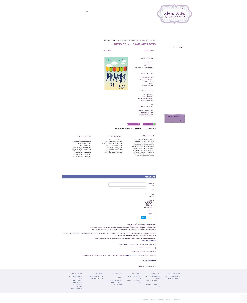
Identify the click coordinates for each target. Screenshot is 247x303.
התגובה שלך (151, 184)
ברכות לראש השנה (148, 261)
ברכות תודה (179, 60)
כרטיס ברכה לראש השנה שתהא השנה (143, 145)
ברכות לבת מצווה (83, 19)
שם (152, 189)
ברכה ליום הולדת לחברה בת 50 (82, 151)
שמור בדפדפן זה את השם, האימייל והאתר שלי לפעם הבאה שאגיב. (148, 206)
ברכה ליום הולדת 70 (85, 145)
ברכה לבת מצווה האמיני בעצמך (113, 153)
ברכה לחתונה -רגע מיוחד (115, 149)
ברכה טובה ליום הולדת (84, 143)
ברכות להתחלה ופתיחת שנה (132, 40)
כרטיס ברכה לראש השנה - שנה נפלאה (143, 150)
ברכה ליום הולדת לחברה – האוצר (81, 147)
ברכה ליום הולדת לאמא (115, 281)
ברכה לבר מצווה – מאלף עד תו (113, 140)
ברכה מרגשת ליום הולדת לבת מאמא (143, 152)
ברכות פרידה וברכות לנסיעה (176, 82)
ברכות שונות (179, 100)
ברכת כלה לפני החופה (96, 278)
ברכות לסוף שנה (178, 139)
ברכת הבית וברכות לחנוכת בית (174, 94)
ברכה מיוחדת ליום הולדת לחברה (82, 154)
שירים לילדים (179, 104)
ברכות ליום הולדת (133, 19)
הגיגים (181, 112)
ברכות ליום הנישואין (76, 288)
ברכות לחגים (179, 33)
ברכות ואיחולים (146, 40)
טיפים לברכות (147, 299)
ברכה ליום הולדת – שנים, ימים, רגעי (112, 143)
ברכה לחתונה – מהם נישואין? (114, 145)
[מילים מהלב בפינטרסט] (74, 3)
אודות (154, 299)
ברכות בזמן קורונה (177, 143)
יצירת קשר (169, 299)
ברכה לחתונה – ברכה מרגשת (114, 147)
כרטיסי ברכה (179, 129)
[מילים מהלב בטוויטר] (67, 3)
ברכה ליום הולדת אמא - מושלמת (144, 141)
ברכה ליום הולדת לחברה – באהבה (81, 149)
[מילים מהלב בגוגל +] (70, 3)
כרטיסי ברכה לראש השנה (149, 240)
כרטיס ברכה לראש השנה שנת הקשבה (143, 148)
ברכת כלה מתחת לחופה (96, 276)
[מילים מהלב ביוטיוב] (77, 3)
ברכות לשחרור (178, 76)
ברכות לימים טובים (177, 56)
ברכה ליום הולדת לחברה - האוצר (145, 156)
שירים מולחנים (178, 108)
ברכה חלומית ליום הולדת (84, 140)
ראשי (153, 40)
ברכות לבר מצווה (100, 19)
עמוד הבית (177, 299)
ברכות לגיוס (179, 72)
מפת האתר (161, 299)
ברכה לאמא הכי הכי (116, 280)
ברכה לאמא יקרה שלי (115, 283)
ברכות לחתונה (116, 19)
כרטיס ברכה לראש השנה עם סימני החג (143, 146)
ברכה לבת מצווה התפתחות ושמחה (77, 281)
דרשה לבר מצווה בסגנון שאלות (113, 151)
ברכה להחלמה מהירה (176, 64)
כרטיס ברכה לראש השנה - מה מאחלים (143, 143)
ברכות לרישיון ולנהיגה (176, 88)
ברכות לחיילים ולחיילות (175, 52)
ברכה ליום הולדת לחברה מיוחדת (82, 142)
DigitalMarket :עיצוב (72, 299)
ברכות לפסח (149, 19)
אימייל (151, 195)
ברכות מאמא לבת (177, 68)
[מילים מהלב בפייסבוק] (63, 3)
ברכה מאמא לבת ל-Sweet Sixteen (144, 154)
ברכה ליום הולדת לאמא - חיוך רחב (144, 139)
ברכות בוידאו (179, 134)
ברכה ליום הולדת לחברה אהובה (113, 142)
